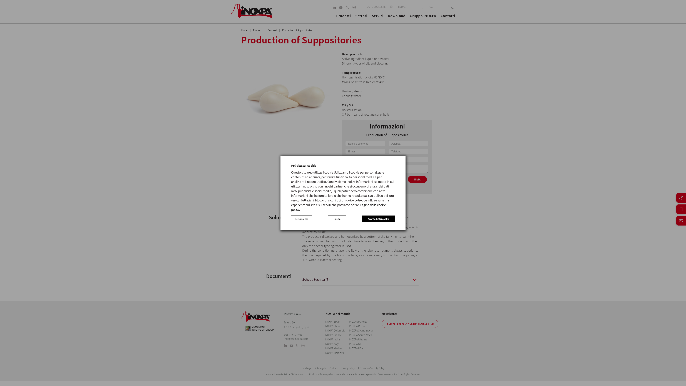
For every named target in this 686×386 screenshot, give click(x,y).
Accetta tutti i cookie (378, 219)
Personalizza (301, 219)
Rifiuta (337, 219)
